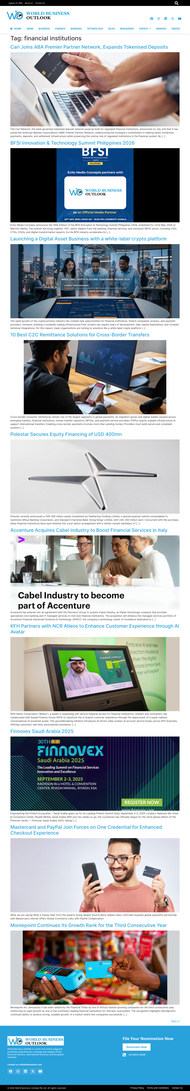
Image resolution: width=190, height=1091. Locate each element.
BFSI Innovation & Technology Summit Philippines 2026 (72, 143)
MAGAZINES (127, 28)
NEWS (30, 28)
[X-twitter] (173, 19)
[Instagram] (159, 19)
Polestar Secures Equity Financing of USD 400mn (66, 434)
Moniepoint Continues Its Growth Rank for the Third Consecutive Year (88, 925)
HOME (17, 28)
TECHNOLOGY (95, 28)
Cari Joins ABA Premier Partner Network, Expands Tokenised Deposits (89, 47)
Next (175, 1021)
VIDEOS (175, 28)
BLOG (111, 28)
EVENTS (143, 28)
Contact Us (40, 3)
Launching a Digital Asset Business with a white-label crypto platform (88, 239)
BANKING (76, 28)
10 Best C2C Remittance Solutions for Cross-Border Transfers (79, 335)
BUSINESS (44, 28)
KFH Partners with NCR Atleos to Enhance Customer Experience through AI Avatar (94, 628)
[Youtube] (180, 19)
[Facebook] (152, 19)
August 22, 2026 (15, 3)
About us (29, 3)
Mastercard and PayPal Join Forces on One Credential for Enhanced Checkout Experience (86, 830)
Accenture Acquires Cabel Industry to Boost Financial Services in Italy (88, 530)
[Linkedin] (166, 19)
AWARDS (161, 28)
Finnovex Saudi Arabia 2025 (42, 731)
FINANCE (60, 28)
